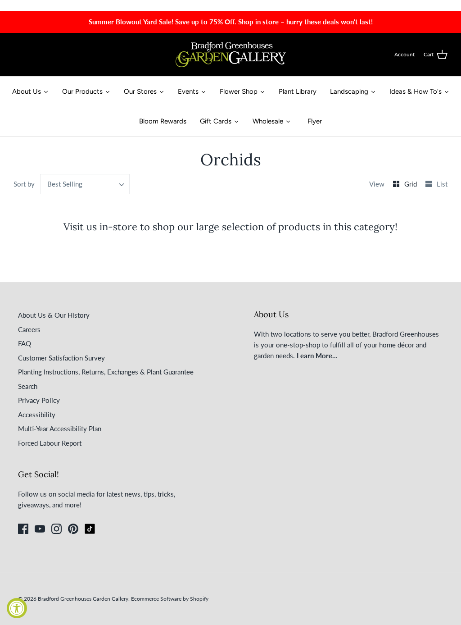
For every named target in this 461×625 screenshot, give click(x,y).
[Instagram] (56, 529)
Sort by (24, 184)
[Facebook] (23, 529)
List (442, 184)
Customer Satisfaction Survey (61, 358)
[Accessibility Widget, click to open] (17, 608)
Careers (29, 329)
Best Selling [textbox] (64, 184)
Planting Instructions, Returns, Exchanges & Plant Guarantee (106, 372)
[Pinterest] (73, 529)
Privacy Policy (39, 400)
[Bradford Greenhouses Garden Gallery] (231, 54)
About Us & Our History (54, 315)
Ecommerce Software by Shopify (169, 598)
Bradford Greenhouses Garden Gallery (83, 598)
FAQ (24, 343)
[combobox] (85, 184)
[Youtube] (40, 529)
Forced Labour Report (49, 443)
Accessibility (36, 415)
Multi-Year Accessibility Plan (59, 428)
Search (27, 386)
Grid (411, 184)
